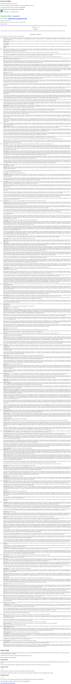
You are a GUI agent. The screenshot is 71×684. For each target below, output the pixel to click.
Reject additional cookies (14, 9)
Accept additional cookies (4, 9)
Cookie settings (21, 9)
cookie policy (22, 7)
